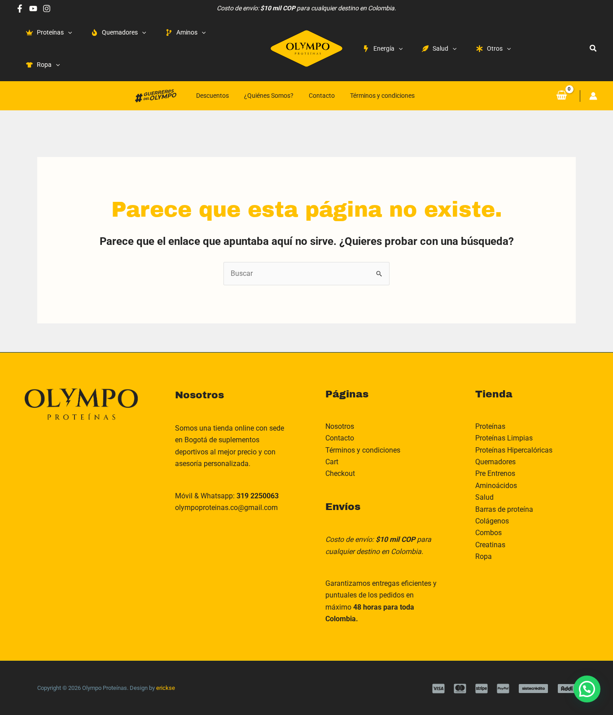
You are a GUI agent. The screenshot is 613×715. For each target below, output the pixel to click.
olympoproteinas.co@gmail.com (226, 507)
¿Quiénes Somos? (268, 95)
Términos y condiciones (382, 95)
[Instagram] (47, 8)
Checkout (340, 473)
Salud (484, 497)
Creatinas (490, 545)
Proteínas (490, 426)
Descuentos (212, 95)
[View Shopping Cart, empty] (561, 96)
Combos (488, 532)
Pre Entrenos (495, 473)
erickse (165, 687)
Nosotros (339, 426)
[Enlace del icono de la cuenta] (593, 96)
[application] (68, 32)
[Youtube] (33, 8)
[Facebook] (20, 8)
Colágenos (492, 521)
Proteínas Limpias (504, 438)
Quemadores (495, 462)
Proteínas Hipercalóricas (513, 450)
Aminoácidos (496, 485)
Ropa (483, 556)
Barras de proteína (504, 509)
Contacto (322, 95)
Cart (331, 462)
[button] (593, 48)
